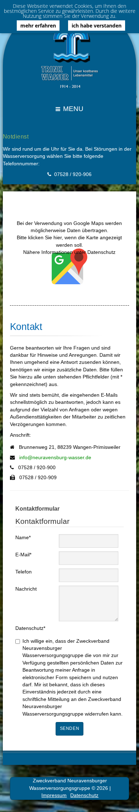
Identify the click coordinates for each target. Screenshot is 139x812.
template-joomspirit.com (136, 785)
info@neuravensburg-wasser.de (55, 457)
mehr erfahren (38, 25)
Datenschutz (30, 628)
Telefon (23, 572)
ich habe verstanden (97, 25)
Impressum (54, 795)
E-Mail (23, 554)
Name (23, 537)
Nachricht (26, 589)
